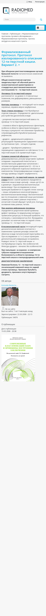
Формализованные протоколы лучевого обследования (19, 35)
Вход (30, 2)
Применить (41, 19)
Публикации (15, 34)
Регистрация (40, 2)
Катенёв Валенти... (9, 285)
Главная (4, 34)
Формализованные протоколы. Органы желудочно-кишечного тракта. (18, 39)
